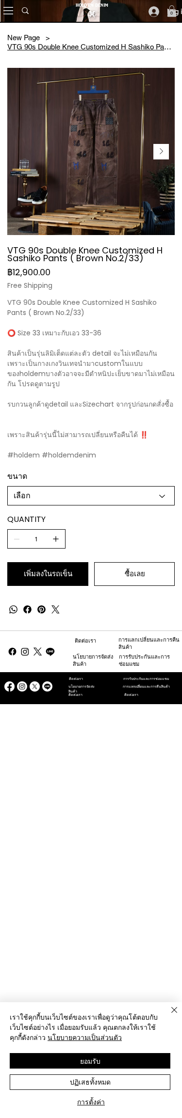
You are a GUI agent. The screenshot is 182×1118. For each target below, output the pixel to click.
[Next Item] (161, 151)
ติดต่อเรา (85, 640)
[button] (172, 11)
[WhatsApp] (13, 609)
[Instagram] (25, 651)
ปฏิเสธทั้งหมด (90, 1082)
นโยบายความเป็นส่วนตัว (85, 1037)
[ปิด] (168, 1015)
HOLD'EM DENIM (92, 5)
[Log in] (154, 11)
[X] (38, 651)
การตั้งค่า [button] (91, 1101)
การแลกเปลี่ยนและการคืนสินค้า (146, 686)
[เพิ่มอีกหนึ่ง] (56, 539)
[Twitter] (56, 609)
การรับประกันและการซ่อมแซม (146, 679)
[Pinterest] (41, 609)
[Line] (50, 651)
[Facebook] (27, 609)
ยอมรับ (90, 1061)
